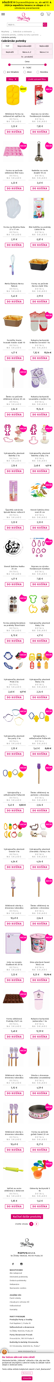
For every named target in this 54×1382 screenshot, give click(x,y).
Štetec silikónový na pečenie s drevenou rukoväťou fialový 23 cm (40, 794)
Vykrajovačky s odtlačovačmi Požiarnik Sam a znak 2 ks (39, 738)
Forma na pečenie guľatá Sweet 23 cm (40, 1133)
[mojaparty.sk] (27, 1243)
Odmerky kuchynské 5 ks (40, 1189)
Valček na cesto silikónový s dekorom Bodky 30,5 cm (14, 1190)
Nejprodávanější (24, 46)
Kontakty (13, 1309)
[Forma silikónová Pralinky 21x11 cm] (14, 1009)
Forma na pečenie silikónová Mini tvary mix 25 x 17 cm (14, 172)
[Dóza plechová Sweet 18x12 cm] (39, 953)
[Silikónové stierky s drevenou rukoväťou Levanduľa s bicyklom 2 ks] (14, 1066)
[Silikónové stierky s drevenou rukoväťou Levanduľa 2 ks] (14, 896)
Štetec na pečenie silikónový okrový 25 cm (14, 398)
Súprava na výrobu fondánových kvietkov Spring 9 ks (40, 568)
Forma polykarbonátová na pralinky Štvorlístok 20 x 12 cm (14, 625)
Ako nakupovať (16, 1273)
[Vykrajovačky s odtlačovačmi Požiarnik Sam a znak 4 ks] (14, 783)
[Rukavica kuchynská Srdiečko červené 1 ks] (39, 331)
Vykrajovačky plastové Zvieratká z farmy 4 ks (39, 850)
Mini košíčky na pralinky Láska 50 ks (40, 228)
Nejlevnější (44, 46)
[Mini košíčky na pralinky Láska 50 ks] (39, 218)
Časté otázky (15, 1298)
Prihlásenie (42, 14)
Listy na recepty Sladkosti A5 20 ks (14, 963)
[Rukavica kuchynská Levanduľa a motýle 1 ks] (39, 387)
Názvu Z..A (44, 52)
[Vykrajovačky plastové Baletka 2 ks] (14, 444)
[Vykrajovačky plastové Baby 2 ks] (39, 613)
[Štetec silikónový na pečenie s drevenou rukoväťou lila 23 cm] (39, 896)
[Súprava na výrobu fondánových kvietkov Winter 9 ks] (39, 105)
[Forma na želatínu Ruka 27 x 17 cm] (14, 218)
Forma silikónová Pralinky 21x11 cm (14, 1020)
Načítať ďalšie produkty (27, 1216)
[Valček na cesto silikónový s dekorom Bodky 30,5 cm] (14, 1179)
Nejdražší (10, 52)
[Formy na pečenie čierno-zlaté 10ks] (39, 274)
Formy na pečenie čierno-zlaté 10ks (39, 284)
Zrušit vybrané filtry (37, 79)
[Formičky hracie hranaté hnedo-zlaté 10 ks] (14, 331)
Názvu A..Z (26, 52)
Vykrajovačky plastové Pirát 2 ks (14, 680)
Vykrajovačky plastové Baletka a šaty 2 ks (39, 454)
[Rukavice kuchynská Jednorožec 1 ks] (39, 1009)
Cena (27, 61)
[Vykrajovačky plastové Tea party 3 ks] (14, 727)
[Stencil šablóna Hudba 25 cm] (14, 557)
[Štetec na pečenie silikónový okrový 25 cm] (14, 387)
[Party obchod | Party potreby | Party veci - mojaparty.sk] (24, 17)
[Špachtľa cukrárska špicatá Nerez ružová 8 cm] (14, 500)
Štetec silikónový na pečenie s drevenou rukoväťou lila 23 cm (40, 907)
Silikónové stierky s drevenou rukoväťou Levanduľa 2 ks (14, 907)
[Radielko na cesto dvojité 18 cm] (39, 161)
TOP (7, 46)
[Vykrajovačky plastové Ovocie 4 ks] (14, 840)
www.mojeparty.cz (27, 1351)
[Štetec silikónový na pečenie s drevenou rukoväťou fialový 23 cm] (39, 783)
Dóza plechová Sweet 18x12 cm (40, 963)
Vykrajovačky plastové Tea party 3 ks (14, 737)
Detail (14, 119)
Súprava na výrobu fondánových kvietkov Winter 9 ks (40, 116)
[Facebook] (13, 1264)
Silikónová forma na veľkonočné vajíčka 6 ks (14, 115)
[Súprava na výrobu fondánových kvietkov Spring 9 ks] (39, 557)
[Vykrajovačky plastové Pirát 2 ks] (14, 670)
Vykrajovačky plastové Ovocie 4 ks (14, 850)
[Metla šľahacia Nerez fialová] (14, 274)
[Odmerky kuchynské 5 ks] (39, 1179)
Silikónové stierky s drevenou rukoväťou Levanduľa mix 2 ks (14, 1134)
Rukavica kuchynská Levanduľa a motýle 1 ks (40, 398)
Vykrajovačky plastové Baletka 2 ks (14, 454)
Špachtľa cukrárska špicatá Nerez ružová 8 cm (14, 512)
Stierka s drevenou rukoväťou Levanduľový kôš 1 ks (39, 1077)
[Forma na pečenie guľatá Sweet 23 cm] (39, 1123)
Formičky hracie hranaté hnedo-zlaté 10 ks (14, 342)
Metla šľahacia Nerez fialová (14, 284)
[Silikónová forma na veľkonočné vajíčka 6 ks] (14, 105)
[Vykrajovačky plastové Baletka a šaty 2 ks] (39, 444)
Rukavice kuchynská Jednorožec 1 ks (40, 1020)
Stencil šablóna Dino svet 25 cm (39, 511)
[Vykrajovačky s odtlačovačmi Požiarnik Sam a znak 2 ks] (39, 727)
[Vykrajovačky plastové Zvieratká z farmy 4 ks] (39, 840)
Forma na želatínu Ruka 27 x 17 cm (14, 228)
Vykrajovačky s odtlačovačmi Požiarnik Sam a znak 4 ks (14, 794)
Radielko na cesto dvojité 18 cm (40, 171)
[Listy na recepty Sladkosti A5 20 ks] (14, 953)
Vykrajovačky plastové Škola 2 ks (39, 680)
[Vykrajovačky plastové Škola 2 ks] (39, 670)
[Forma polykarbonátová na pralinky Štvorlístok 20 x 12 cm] (14, 613)
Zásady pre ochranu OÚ (19, 1302)
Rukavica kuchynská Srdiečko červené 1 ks (40, 341)
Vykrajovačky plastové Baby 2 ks (39, 624)
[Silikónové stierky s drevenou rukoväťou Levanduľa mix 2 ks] (14, 1123)
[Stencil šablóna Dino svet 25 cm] (39, 500)
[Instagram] (21, 1264)
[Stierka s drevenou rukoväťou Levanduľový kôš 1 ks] (39, 1066)
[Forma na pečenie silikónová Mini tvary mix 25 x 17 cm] (14, 161)
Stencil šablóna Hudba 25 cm (14, 567)
